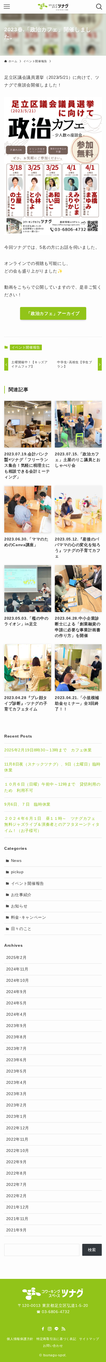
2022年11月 (17, 1139)
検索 (92, 1250)
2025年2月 (16, 957)
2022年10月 (17, 1151)
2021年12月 (17, 1207)
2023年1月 (16, 1116)
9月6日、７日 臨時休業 (27, 804)
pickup (17, 872)
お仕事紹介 (21, 895)
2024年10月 (17, 980)
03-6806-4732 (56, 1312)
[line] (56, 1328)
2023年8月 (16, 1037)
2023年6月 (16, 1060)
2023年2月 (16, 1105)
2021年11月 (17, 1219)
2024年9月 (16, 992)
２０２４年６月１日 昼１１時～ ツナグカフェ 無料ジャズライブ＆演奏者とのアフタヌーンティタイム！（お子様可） (52, 824)
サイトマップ (89, 1339)
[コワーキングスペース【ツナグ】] (53, 7)
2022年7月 (16, 1184)
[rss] (63, 1328)
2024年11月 (17, 969)
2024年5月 (16, 1003)
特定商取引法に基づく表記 (56, 1339)
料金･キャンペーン (28, 917)
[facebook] (43, 1328)
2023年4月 (16, 1082)
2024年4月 (16, 1014)
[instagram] (49, 1328)
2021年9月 (16, 1230)
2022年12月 (17, 1128)
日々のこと (21, 929)
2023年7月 (16, 1049)
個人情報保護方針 (20, 1339)
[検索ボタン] (99, 7)
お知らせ (19, 906)
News (16, 861)
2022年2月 (16, 1196)
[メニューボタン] (7, 7)
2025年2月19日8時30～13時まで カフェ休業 (48, 750)
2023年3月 (16, 1094)
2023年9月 (16, 1026)
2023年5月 (16, 1071)
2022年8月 (16, 1173)
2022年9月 (16, 1162)
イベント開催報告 (26, 347)
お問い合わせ (53, 1345)
